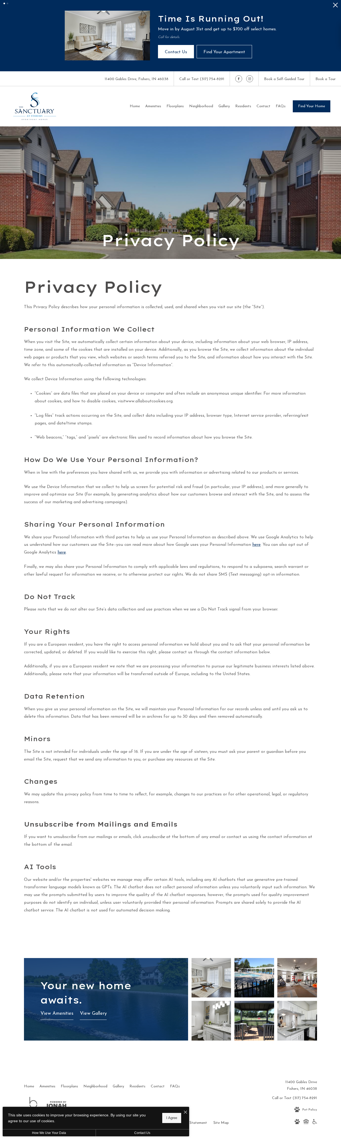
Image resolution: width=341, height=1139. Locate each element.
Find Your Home (311, 106)
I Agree (171, 1118)
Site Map (221, 1123)
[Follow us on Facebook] (238, 78)
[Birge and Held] (33, 1106)
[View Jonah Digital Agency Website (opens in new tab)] (55, 1105)
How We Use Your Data (49, 1133)
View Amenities (57, 1013)
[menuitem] (135, 106)
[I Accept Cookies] (185, 1113)
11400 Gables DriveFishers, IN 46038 (301, 1085)
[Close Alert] (335, 6)
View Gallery (93, 1013)
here (256, 545)
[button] (4, 3)
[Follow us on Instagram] (249, 78)
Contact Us (142, 1133)
